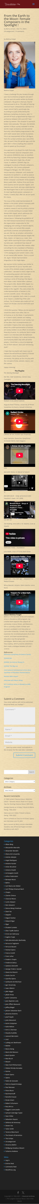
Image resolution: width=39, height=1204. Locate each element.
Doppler (8, 915)
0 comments (20, 31)
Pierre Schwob (9, 819)
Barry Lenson (10, 29)
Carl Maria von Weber (13, 886)
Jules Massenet (10, 1020)
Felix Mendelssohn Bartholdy (15, 940)
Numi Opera (9, 1075)
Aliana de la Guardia (12, 854)
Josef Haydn (9, 1017)
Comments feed (10, 1167)
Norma (7, 1071)
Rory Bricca (9, 1106)
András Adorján (10, 857)
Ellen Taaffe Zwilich (12, 931)
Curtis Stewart (10, 902)
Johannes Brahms (11, 1014)
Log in (7, 1160)
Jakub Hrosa (9, 995)
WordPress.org (10, 1170)
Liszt (7, 1039)
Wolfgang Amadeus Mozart (14, 1148)
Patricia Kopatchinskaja (13, 1084)
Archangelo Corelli (11, 873)
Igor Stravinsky (10, 985)
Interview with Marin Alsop (13, 680)
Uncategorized (9, 31)
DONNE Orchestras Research (14, 662)
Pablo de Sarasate (11, 1081)
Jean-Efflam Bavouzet (12, 1004)
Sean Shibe (9, 1116)
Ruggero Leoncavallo (12, 1110)
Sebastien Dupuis (11, 1119)
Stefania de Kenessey (12, 1122)
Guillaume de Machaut (13, 982)
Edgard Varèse (10, 918)
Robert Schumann (11, 1103)
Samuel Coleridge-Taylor (13, 1113)
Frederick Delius (11, 963)
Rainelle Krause (10, 1097)
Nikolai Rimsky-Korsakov (13, 1068)
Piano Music (9, 1090)
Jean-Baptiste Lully (11, 1001)
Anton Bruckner (10, 867)
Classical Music (10, 899)
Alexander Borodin (11, 851)
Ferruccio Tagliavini (12, 943)
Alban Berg (9, 844)
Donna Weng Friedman (13, 908)
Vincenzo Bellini (10, 1145)
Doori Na (8, 911)
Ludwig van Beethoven (13, 1043)
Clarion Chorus (10, 895)
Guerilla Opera (10, 979)
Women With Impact (11, 676)
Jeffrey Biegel (9, 1007)
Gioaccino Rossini (11, 972)
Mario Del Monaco (11, 1052)
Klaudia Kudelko (11, 1033)
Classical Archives (28, 1196)
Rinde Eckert (9, 1100)
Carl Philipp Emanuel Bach (14, 889)
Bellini (7, 883)
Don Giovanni (10, 905)
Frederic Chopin (11, 959)
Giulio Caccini (10, 975)
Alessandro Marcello (12, 848)
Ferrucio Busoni (10, 947)
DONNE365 (8, 658)
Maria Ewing (9, 1049)
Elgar (7, 924)
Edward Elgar (10, 921)
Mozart (7, 1062)
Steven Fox (9, 1126)
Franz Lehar (9, 956)
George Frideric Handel (13, 969)
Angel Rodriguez (11, 860)
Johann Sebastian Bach (13, 1011)
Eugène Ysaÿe (10, 937)
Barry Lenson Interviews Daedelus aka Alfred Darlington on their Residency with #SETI (18, 826)
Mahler (7, 1046)
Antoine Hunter (10, 863)
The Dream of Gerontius (13, 1135)
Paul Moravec (10, 1087)
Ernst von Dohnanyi (12, 934)
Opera (7, 1078)
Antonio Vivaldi (10, 870)
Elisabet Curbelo (11, 927)
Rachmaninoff (10, 1094)
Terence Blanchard (12, 1132)
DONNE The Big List (11, 666)
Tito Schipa (9, 1138)
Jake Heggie (9, 991)
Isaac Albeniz (10, 988)
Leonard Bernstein (11, 1036)
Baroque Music (10, 879)
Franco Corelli (10, 953)
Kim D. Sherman (11, 1030)
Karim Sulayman (11, 1023)
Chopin (7, 892)
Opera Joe (7, 813)
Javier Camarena (11, 998)
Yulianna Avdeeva (11, 1151)
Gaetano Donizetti (11, 966)
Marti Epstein (10, 1055)
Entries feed (9, 1163)
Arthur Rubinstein (11, 876)
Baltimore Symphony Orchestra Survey (17, 654)
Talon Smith (9, 1129)
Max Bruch (9, 1059)
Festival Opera (10, 950)
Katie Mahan (9, 1027)
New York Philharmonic (13, 1065)
